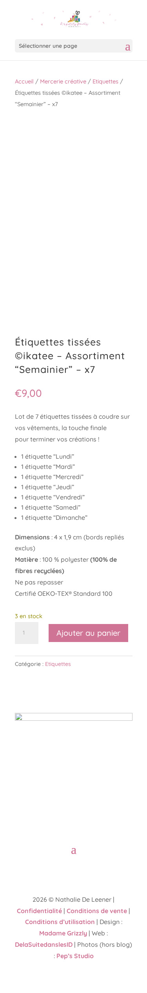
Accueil (24, 81)
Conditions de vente (97, 911)
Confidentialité (39, 911)
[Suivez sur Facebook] (66, 872)
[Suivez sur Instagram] (81, 872)
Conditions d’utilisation (60, 922)
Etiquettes (105, 81)
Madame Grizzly (63, 933)
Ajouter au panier (88, 633)
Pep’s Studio (75, 956)
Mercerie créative (63, 81)
